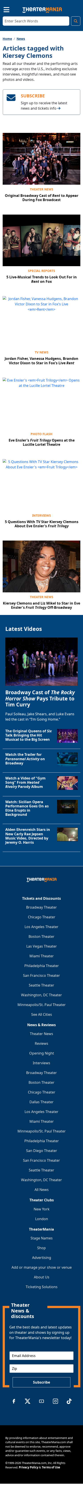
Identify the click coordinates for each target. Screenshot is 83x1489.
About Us (41, 1277)
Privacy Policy (28, 1467)
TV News (41, 352)
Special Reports (41, 271)
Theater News (41, 189)
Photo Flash (41, 434)
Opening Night (41, 1053)
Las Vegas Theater (41, 946)
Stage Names (42, 1238)
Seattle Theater (41, 985)
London (41, 1218)
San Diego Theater (41, 1150)
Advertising (41, 1257)
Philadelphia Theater (41, 965)
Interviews (41, 515)
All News (42, 1189)
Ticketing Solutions (42, 1286)
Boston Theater (41, 936)
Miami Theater (41, 956)
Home (7, 39)
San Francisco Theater (41, 975)
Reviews (41, 1043)
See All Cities (41, 1014)
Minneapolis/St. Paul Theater (41, 1004)
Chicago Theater (41, 917)
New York (42, 1209)
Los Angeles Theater (41, 926)
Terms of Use (51, 1467)
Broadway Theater (41, 907)
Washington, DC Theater (41, 995)
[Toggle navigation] (2, 9)
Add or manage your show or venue (42, 1267)
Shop (41, 1247)
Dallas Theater (41, 1101)
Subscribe (41, 1382)
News (21, 39)
